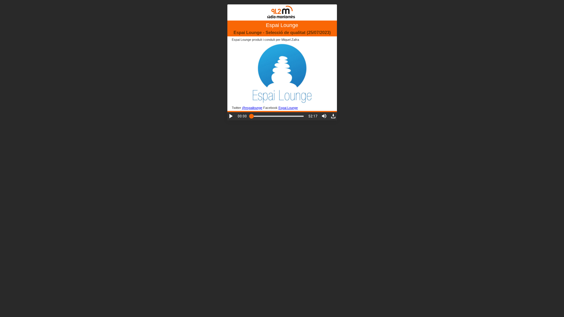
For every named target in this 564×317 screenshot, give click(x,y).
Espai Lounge (288, 107)
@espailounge (252, 107)
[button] (231, 116)
